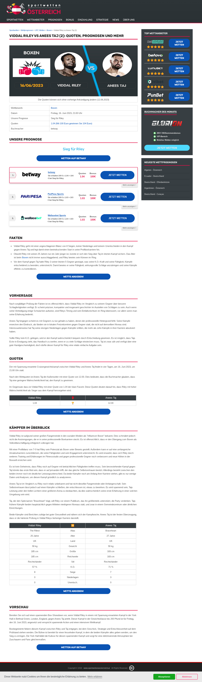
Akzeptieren (164, 676)
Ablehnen (187, 676)
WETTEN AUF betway (73, 158)
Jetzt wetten (117, 175)
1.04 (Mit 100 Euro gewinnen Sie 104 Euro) (71, 123)
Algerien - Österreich (153, 170)
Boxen (54, 108)
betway (51, 172)
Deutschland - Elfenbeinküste (156, 182)
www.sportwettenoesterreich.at (97, 668)
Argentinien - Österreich (154, 188)
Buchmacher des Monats (160, 111)
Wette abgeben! (73, 276)
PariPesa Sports (56, 194)
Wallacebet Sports (57, 215)
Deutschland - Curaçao (154, 194)
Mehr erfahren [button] (95, 676)
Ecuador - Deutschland (154, 176)
